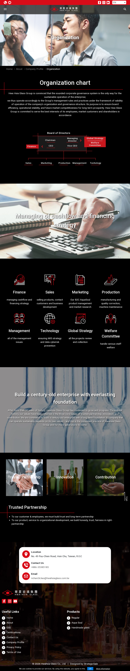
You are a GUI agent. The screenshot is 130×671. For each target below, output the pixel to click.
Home (9, 69)
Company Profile (34, 69)
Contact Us (12, 637)
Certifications (13, 632)
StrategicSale (91, 663)
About (19, 69)
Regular (75, 617)
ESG (8, 627)
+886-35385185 (40, 567)
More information (103, 669)
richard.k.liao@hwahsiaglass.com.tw (50, 578)
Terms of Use (13, 652)
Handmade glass (80, 627)
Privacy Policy (13, 647)
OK (90, 669)
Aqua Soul (76, 622)
